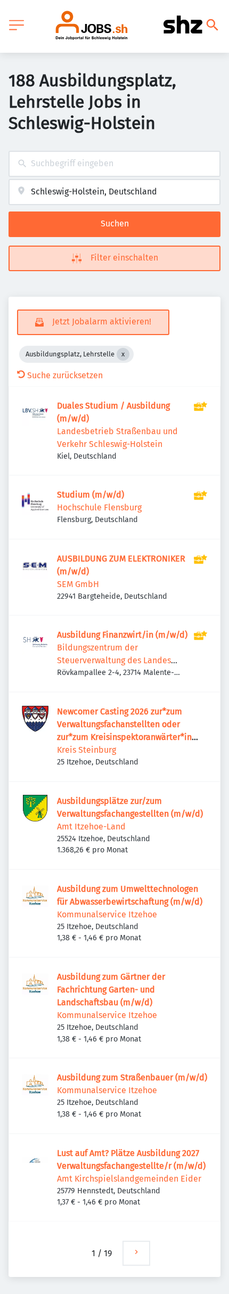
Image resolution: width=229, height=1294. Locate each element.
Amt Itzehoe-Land (91, 826)
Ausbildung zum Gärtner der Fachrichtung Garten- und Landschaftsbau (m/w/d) (111, 989)
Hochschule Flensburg (99, 507)
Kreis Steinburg (86, 750)
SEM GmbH (78, 584)
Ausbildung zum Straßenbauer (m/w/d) (132, 1077)
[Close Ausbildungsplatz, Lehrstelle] (123, 354)
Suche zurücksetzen (65, 375)
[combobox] (114, 164)
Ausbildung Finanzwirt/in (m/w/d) (122, 635)
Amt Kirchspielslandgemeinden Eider (129, 1179)
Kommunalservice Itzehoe (107, 914)
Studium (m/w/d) (90, 495)
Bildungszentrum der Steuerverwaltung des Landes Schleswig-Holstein (114, 660)
